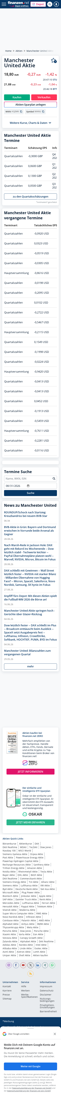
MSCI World (24, 850)
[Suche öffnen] (49, 4)
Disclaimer (45, 995)
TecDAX (33, 847)
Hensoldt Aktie (10, 906)
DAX (37, 843)
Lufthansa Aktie (29, 885)
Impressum (46, 986)
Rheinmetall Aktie (28, 871)
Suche (30, 493)
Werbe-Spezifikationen (29, 996)
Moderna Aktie (27, 909)
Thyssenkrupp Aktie (13, 927)
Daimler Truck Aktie (26, 899)
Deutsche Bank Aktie (26, 889)
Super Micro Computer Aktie (18, 913)
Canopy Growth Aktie (31, 937)
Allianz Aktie (47, 881)
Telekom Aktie (44, 906)
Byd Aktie (8, 889)
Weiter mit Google (30, 1066)
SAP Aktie (8, 899)
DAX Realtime (10, 847)
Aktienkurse (25, 843)
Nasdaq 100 (9, 850)
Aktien (19, 50)
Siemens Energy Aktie (14, 881)
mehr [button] (30, 666)
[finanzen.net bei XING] (45, 965)
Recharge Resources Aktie (17, 864)
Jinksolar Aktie (28, 896)
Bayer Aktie (9, 875)
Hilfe (23, 986)
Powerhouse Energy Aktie (29, 857)
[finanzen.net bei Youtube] (23, 965)
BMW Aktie (43, 923)
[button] (38, 4)
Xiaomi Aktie (9, 934)
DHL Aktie (23, 875)
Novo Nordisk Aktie (13, 916)
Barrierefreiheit (48, 1011)
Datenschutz (47, 990)
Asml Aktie (8, 951)
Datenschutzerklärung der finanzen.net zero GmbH (29, 1091)
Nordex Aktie (26, 944)
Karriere (7, 990)
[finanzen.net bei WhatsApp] (52, 965)
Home (8, 50)
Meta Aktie (32, 927)
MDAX (23, 847)
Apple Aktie (45, 896)
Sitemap (7, 999)
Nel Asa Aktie (48, 889)
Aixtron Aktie (24, 951)
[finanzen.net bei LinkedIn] (38, 965)
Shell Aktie (24, 955)
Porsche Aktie (10, 930)
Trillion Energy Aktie (13, 868)
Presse (6, 995)
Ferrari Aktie (48, 902)
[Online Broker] (18, 5)
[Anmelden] (56, 4)
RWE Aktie (41, 913)
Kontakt (7, 986)
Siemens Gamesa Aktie (15, 854)
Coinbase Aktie (11, 920)
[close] (54, 1033)
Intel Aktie (41, 944)
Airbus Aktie (27, 923)
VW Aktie (45, 885)
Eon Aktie (38, 934)
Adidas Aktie (9, 944)
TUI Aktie (33, 881)
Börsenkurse (9, 843)
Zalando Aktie (10, 941)
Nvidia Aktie (9, 871)
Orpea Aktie (36, 854)
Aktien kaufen (40, 955)
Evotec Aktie (40, 948)
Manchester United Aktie (40, 50)
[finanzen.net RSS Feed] (30, 974)
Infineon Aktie (33, 916)
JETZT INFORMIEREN (30, 771)
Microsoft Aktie (11, 892)
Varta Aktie (24, 934)
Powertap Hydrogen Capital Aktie (20, 861)
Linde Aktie (26, 948)
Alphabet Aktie (11, 923)
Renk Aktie (45, 899)
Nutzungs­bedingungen (47, 1000)
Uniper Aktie (9, 955)
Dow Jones (45, 847)
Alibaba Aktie (10, 948)
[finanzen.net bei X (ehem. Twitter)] (30, 965)
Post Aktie (8, 857)
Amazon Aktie (34, 868)
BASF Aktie (36, 875)
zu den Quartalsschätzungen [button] (30, 196)
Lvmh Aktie (39, 951)
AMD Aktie (44, 920)
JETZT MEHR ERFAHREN (30, 822)
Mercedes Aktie (11, 902)
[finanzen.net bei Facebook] (16, 965)
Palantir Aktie (28, 920)
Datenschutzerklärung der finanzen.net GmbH (31, 1088)
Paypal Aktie (27, 906)
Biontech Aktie (10, 896)
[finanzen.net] (18, 2)
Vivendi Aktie (10, 909)
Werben (25, 990)
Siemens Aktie (10, 885)
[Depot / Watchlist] (54, 61)
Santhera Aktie (41, 864)
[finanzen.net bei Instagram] (9, 965)
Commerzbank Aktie (31, 878)
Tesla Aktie (46, 871)
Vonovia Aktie (10, 937)
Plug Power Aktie (31, 892)
